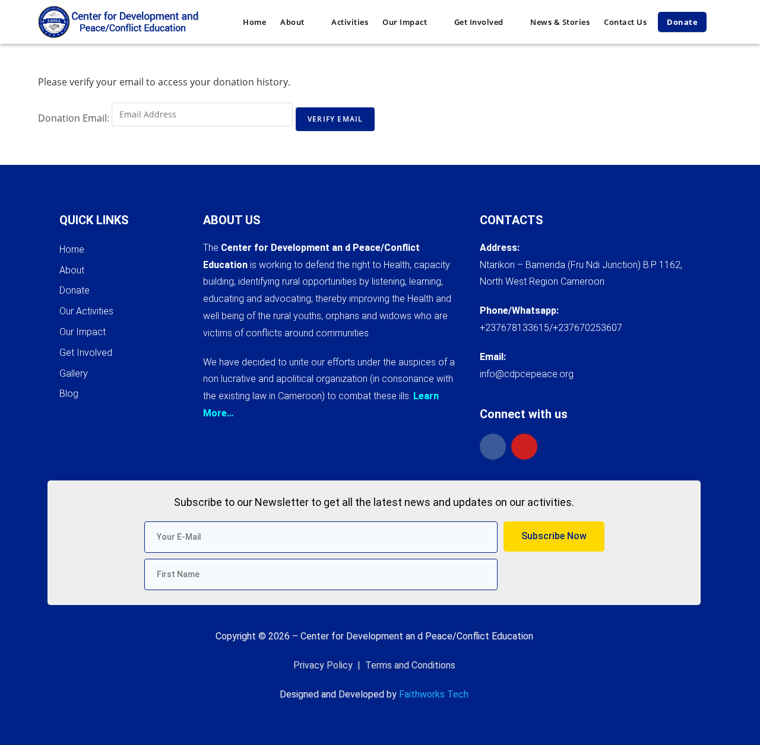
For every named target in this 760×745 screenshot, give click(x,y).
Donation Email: (73, 118)
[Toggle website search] (721, 22)
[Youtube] (524, 447)
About (71, 270)
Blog (68, 393)
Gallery (73, 373)
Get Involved (85, 352)
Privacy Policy (323, 665)
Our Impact (82, 332)
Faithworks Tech (433, 694)
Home (71, 249)
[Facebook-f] (493, 447)
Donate (74, 290)
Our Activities (86, 311)
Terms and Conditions (410, 665)
